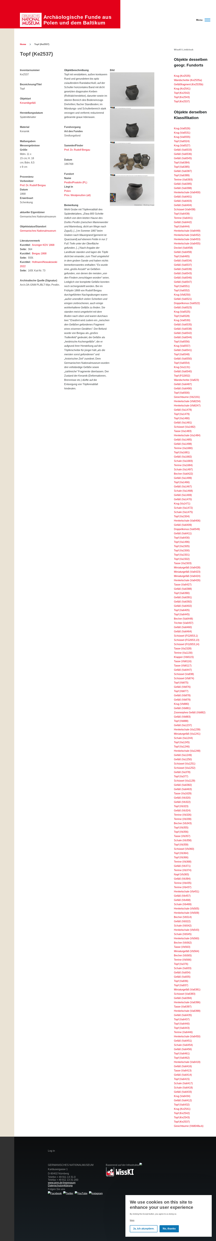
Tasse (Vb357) (182, 836)
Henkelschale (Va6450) (187, 1036)
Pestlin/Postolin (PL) (75, 182)
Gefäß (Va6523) (183, 307)
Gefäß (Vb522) (182, 921)
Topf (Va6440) (182, 1023)
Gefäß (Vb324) (182, 810)
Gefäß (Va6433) (183, 1092)
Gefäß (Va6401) (183, 196)
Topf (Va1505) (182, 546)
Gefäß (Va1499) (183, 478)
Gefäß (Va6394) (183, 998)
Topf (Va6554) (182, 363)
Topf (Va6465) (182, 256)
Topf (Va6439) (182, 213)
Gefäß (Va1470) (183, 499)
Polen (67, 191)
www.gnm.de (55, 1182)
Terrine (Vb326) (182, 814)
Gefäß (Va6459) (183, 252)
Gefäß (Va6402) (183, 606)
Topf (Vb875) (181, 682)
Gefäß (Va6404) (183, 205)
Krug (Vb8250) (182, 294)
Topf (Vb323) (181, 806)
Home (23, 44)
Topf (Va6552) (182, 290)
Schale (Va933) (182, 968)
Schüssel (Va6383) (184, 993)
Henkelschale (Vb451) (186, 891)
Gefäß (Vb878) (182, 695)
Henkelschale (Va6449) (187, 230)
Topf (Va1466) (182, 482)
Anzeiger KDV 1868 (43, 245)
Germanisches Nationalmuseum (38, 230)
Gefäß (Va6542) (183, 333)
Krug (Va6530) (182, 320)
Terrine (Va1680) (183, 448)
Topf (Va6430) (182, 537)
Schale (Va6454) (183, 1045)
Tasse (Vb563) (182, 947)
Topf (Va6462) (182, 1057)
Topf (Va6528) (182, 316)
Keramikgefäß (28, 103)
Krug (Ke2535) (182, 76)
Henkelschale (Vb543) (186, 930)
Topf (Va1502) (182, 559)
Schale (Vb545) (182, 934)
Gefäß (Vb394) (182, 878)
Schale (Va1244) (183, 738)
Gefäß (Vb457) (182, 895)
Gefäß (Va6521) (183, 299)
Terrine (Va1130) (183, 652)
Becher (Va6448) (183, 618)
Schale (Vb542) (182, 925)
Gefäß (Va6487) (183, 384)
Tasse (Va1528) (182, 648)
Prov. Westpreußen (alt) (77, 195)
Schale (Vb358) (182, 840)
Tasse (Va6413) (182, 1070)
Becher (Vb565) (183, 955)
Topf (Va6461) (182, 1053)
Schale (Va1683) (183, 461)
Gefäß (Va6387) (183, 171)
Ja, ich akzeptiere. (143, 1228)
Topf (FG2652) (182, 375)
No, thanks (169, 1228)
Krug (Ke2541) (182, 88)
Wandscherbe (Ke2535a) (188, 80)
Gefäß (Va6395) (183, 184)
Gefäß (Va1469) (183, 495)
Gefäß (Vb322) (182, 802)
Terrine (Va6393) (183, 179)
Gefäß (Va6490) (183, 388)
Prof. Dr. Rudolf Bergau (33, 185)
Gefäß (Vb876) (182, 687)
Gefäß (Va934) (182, 972)
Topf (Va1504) (182, 516)
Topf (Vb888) (181, 721)
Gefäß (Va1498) (183, 444)
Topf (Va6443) (182, 1028)
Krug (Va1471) (182, 503)
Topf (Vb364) (181, 853)
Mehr (132, 1220)
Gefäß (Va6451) (183, 1040)
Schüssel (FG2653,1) (186, 635)
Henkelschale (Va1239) (187, 729)
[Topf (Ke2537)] (132, 90)
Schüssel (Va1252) (184, 768)
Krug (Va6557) (182, 346)
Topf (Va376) (181, 964)
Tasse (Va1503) (182, 563)
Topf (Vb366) (181, 857)
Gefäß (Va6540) (183, 371)
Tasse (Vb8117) (182, 665)
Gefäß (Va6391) (183, 597)
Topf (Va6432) (182, 1104)
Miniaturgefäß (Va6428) (187, 567)
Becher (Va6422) (183, 473)
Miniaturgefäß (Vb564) (186, 951)
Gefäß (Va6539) (183, 269)
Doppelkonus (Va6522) (187, 303)
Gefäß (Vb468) (182, 900)
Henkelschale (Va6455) (187, 243)
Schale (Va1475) (183, 512)
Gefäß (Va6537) (183, 265)
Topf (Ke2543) (182, 97)
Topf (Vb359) (181, 844)
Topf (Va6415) (182, 1079)
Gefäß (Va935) (182, 976)
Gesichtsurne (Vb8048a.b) (188, 1126)
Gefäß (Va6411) (183, 533)
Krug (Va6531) (182, 132)
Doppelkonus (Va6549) (187, 529)
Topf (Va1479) (182, 414)
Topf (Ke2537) (182, 101)
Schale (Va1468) (183, 490)
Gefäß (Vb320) (182, 797)
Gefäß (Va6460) (183, 627)
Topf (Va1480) (182, 418)
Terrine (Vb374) (182, 870)
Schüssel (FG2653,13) (186, 640)
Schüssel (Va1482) (184, 427)
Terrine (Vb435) (182, 883)
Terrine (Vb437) (182, 887)
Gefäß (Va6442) (183, 222)
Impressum (69, 1182)
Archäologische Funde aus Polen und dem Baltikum (77, 20)
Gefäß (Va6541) (183, 350)
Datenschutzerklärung (60, 1185)
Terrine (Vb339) (182, 819)
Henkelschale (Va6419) (187, 1062)
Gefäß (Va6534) (183, 260)
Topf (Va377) (181, 776)
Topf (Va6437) (182, 1019)
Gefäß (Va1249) (183, 755)
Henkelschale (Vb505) (186, 908)
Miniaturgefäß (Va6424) (187, 576)
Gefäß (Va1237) (183, 725)
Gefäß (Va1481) (183, 422)
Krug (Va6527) (182, 145)
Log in (51, 1150)
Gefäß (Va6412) (183, 1100)
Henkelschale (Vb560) (186, 938)
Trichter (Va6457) (183, 623)
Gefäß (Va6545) (183, 158)
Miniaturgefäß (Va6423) (187, 571)
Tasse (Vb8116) (182, 661)
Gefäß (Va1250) (183, 759)
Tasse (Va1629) (182, 793)
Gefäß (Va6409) (183, 525)
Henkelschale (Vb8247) (187, 405)
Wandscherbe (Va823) (186, 380)
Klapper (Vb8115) (184, 657)
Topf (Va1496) (182, 542)
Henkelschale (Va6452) (187, 235)
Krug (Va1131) (182, 367)
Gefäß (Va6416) (183, 1066)
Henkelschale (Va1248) (187, 750)
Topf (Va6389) (182, 175)
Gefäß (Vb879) (182, 699)
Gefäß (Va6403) (183, 201)
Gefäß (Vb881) (182, 708)
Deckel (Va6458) (183, 247)
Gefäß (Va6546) (183, 277)
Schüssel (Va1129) (184, 780)
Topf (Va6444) (182, 226)
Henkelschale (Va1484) (187, 435)
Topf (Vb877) (181, 691)
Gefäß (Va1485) (183, 439)
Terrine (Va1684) (183, 465)
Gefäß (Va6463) (183, 789)
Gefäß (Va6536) (183, 154)
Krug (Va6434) (182, 1096)
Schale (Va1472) (183, 508)
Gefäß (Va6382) (183, 785)
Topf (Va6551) (182, 286)
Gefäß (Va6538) (183, 328)
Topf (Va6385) (182, 166)
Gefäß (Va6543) (183, 273)
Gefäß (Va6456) (183, 1049)
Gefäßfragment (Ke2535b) (188, 84)
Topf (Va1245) (182, 742)
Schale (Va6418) (183, 1087)
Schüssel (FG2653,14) (186, 644)
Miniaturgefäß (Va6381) (187, 989)
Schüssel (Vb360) (184, 849)
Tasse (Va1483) (182, 431)
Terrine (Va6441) (183, 218)
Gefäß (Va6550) (183, 358)
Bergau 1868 (39, 253)
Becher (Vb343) (183, 823)
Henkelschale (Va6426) (187, 580)
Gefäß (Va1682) (183, 456)
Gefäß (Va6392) (183, 601)
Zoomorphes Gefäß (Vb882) (189, 712)
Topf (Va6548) (182, 354)
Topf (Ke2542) (182, 93)
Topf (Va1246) (182, 746)
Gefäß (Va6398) (183, 188)
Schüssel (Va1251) (184, 763)
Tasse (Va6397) (182, 1006)
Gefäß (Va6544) (183, 337)
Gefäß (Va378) (182, 772)
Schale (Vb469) (182, 904)
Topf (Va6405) (182, 610)
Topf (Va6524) (182, 141)
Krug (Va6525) (182, 311)
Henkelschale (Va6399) (187, 1011)
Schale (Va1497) (183, 469)
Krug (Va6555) (182, 137)
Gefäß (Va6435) (183, 1015)
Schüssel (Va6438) (184, 209)
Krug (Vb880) (181, 704)
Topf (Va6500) (182, 392)
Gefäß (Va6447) (183, 669)
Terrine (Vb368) (182, 861)
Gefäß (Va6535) (183, 324)
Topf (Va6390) (182, 593)
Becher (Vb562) (183, 942)
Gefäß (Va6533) (183, 149)
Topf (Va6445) (182, 614)
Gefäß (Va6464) (183, 631)
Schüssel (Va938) (184, 674)
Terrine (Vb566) (182, 959)
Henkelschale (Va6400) (187, 192)
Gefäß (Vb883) (182, 716)
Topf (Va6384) (182, 162)
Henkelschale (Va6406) (187, 520)
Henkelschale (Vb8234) (187, 401)
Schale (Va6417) (183, 1083)
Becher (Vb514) (183, 917)
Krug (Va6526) (182, 128)
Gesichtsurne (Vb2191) (187, 397)
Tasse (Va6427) (182, 584)
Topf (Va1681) (182, 452)
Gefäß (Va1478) (183, 409)
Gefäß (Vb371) (182, 866)
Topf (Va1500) (182, 550)
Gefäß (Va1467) (183, 486)
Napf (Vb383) (181, 874)
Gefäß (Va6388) (183, 589)
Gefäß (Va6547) (183, 282)
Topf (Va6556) (182, 341)
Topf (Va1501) (182, 554)
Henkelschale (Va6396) (187, 1002)
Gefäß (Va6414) (183, 1074)
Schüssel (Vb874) (184, 678)
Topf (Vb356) (181, 831)
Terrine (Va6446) (183, 1032)
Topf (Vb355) (181, 827)
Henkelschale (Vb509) (186, 912)
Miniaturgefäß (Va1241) (187, 733)
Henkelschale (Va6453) (187, 239)
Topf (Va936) (181, 981)
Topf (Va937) (181, 985)
